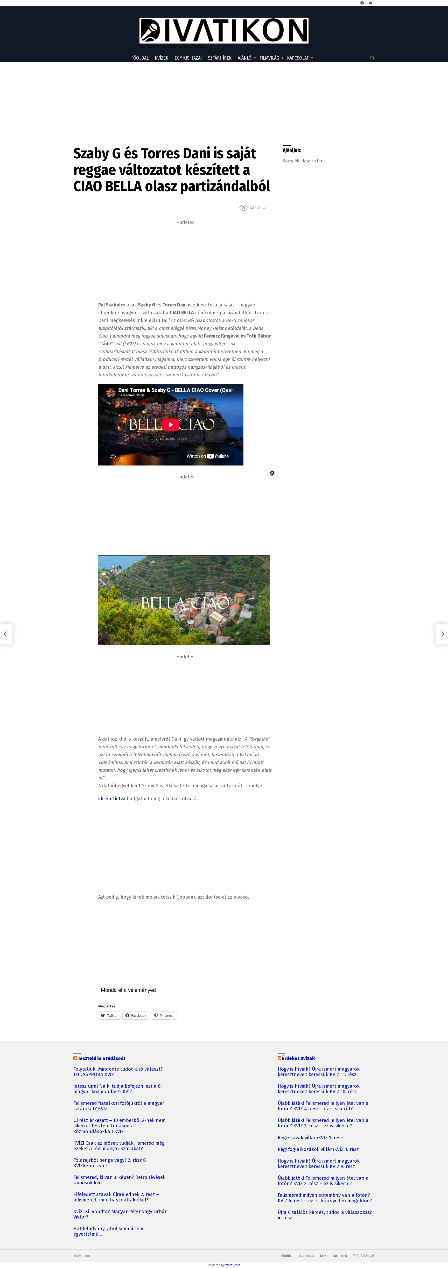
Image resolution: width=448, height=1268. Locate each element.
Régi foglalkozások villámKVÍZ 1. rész (318, 1149)
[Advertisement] (224, 103)
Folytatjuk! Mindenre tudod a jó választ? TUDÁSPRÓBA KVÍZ (118, 1071)
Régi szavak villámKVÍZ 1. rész (310, 1138)
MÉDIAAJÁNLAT (364, 1256)
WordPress (232, 1265)
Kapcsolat (298, 58)
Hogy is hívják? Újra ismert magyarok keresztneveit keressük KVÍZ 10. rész (319, 1089)
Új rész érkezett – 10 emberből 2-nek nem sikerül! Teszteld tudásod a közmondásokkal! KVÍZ (119, 1126)
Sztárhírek (220, 58)
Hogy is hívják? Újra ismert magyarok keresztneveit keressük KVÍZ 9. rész (319, 1163)
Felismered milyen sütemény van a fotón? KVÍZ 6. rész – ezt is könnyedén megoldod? (325, 1198)
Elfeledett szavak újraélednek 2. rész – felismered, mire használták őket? (116, 1197)
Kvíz (323, 1256)
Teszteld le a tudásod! (101, 1058)
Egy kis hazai (188, 58)
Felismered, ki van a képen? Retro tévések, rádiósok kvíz (120, 1180)
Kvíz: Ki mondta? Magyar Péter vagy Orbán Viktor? (120, 1214)
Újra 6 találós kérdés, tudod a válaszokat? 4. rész (325, 1215)
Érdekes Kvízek (298, 1058)
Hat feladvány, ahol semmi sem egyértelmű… (108, 1231)
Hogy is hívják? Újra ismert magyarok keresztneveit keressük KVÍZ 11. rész (319, 1071)
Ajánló (245, 58)
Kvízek (161, 58)
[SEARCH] (372, 58)
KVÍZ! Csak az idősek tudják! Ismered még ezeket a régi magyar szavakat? (119, 1146)
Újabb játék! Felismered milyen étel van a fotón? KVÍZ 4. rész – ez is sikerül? (323, 1106)
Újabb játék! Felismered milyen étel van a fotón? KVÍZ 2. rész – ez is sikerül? (323, 1181)
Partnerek (339, 1256)
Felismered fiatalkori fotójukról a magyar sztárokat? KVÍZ (118, 1106)
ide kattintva (111, 798)
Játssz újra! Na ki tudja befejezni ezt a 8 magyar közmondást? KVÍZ (117, 1089)
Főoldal (140, 58)
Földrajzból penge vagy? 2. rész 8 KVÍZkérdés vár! (109, 1163)
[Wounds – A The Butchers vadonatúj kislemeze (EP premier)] (6, 634)
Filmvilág (269, 58)
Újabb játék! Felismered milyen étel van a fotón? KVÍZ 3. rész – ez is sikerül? (323, 1123)
